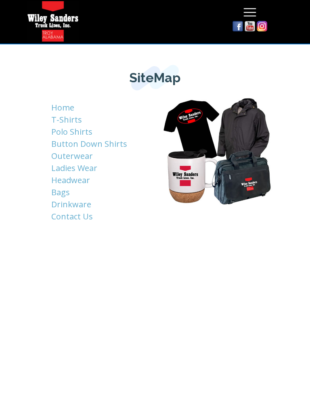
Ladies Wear (74, 168)
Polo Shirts (71, 131)
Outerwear (72, 155)
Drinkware (71, 204)
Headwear (70, 180)
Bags (60, 192)
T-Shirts (66, 119)
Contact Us (72, 216)
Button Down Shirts (89, 143)
